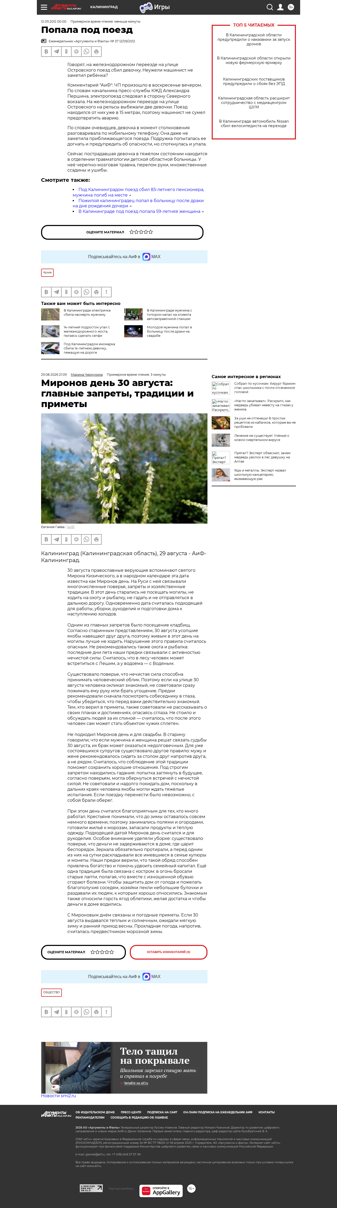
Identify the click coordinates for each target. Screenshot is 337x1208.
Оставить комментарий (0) (168, 952)
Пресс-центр (131, 1112)
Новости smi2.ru (58, 1095)
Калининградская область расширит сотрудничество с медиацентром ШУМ (254, 102)
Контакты (267, 1112)
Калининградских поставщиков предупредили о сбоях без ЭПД (254, 81)
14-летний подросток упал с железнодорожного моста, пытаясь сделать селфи (87, 331)
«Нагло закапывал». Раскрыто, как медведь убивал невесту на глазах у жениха (263, 405)
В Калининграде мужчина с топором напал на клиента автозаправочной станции (169, 314)
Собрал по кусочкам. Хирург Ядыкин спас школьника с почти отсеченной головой (264, 388)
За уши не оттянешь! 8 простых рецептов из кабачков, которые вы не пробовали (265, 422)
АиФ (71, 527)
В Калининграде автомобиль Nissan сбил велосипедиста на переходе (254, 123)
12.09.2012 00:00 (53, 21)
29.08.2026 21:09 (54, 375)
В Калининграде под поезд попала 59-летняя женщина (139, 211)
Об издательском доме (95, 1112)
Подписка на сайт (162, 1112)
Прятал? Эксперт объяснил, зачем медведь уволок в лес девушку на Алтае (262, 457)
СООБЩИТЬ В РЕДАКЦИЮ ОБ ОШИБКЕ (139, 1117)
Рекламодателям (90, 1117)
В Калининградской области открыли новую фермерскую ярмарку (254, 60)
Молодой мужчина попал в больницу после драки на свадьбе (169, 331)
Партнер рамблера (120, 1188)
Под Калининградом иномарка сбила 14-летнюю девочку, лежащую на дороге (89, 348)
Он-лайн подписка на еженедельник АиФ (217, 1112)
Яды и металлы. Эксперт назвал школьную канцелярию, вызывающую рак (260, 474)
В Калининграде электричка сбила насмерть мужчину (87, 312)
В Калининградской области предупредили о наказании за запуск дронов (253, 39)
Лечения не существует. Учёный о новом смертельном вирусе (261, 438)
